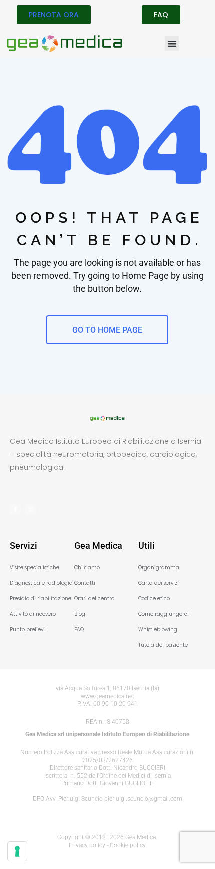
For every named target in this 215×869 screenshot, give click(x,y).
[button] (172, 43)
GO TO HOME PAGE (107, 330)
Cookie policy (128, 845)
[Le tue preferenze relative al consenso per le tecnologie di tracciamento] (17, 851)
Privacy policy (87, 845)
